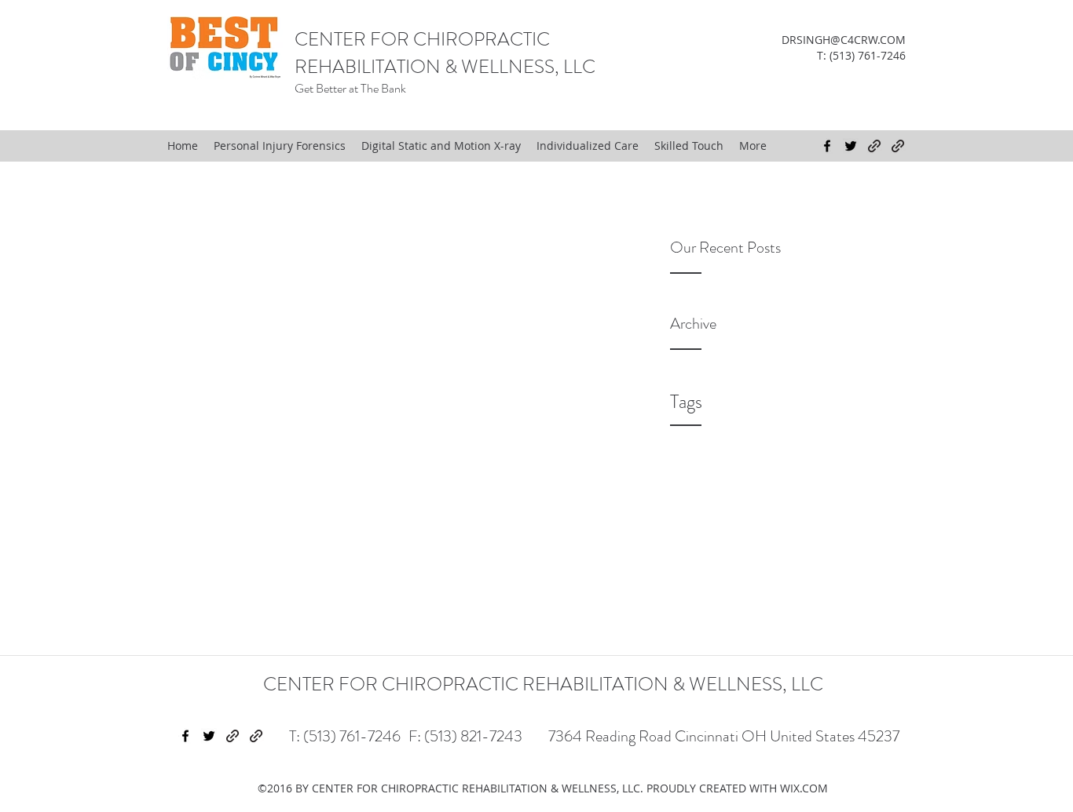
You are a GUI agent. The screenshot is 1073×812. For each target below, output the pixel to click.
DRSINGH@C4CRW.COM (844, 39)
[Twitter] (851, 146)
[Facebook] (827, 146)
